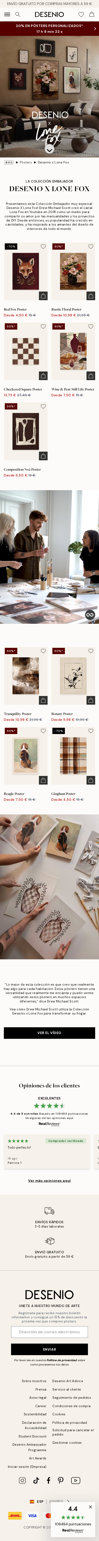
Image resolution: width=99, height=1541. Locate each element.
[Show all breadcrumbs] (9, 162)
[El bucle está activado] (90, 615)
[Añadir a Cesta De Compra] (43, 296)
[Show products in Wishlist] (81, 14)
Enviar (49, 1349)
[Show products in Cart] (92, 14)
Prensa (41, 1389)
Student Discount (33, 1436)
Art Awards (38, 1458)
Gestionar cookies (67, 1443)
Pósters (26, 162)
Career (41, 1406)
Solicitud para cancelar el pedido (73, 1432)
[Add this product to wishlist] (43, 246)
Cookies (59, 1414)
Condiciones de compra (71, 1406)
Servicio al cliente (66, 1389)
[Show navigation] (7, 14)
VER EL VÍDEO (49, 1033)
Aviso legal (38, 1398)
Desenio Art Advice (67, 1381)
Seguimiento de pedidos (71, 1398)
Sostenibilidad (35, 1414)
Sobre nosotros (34, 1381)
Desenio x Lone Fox (53, 162)
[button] (49, 149)
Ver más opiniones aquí (49, 1180)
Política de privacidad (62, 1360)
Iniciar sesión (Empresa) (27, 1467)
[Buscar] (17, 14)
